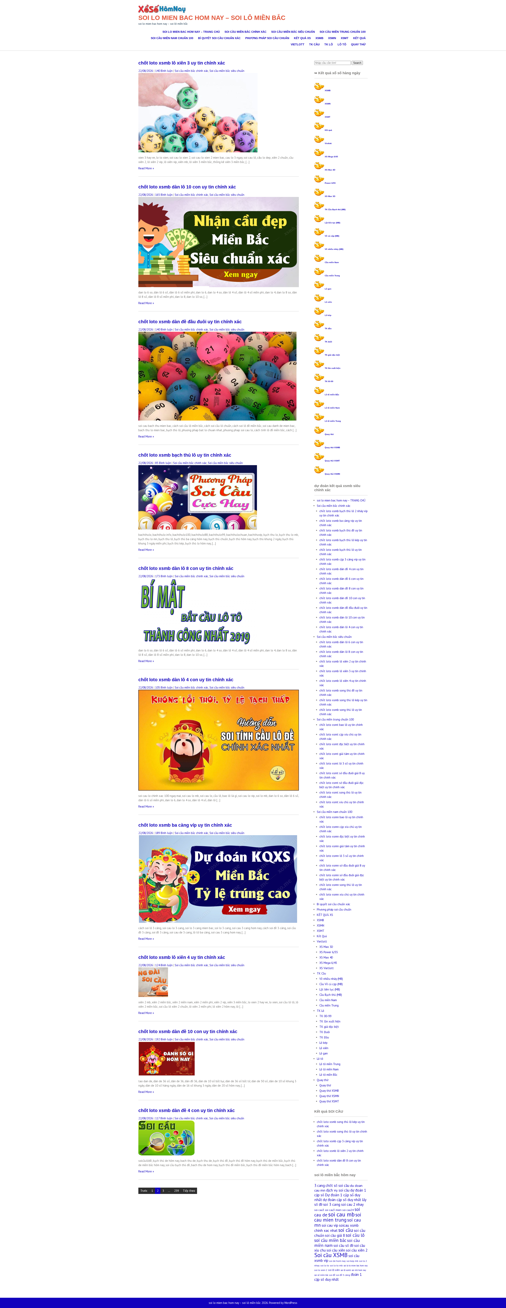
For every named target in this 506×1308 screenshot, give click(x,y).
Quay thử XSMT (332, 461)
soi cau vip (330, 1225)
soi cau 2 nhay (352, 1204)
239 (176, 1191)
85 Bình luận (163, 463)
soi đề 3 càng (343, 1274)
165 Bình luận (164, 195)
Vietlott (297, 44)
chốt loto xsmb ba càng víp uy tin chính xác (185, 825)
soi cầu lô (355, 1235)
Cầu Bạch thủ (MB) (330, 995)
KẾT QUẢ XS (302, 38)
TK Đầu (324, 1037)
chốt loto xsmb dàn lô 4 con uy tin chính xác (185, 679)
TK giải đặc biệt (332, 355)
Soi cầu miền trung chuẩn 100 (343, 31)
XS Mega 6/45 (331, 157)
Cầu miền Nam (332, 262)
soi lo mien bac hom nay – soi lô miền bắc (211, 17)
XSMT (344, 38)
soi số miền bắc (321, 1275)
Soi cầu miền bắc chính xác (245, 31)
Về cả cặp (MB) (332, 236)
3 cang (319, 1185)
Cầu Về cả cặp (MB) (331, 984)
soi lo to (324, 1265)
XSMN (332, 38)
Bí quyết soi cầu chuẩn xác (219, 38)
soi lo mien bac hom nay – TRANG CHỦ (191, 31)
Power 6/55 (330, 183)
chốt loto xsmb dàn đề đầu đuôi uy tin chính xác (190, 321)
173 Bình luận (164, 576)
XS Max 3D (330, 196)
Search (357, 62)
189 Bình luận (164, 833)
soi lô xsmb (346, 1270)
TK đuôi (328, 342)
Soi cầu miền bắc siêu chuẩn (293, 31)
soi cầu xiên (336, 1250)
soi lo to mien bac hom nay (356, 1265)
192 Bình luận (164, 1039)
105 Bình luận (164, 687)
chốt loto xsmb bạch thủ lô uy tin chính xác (184, 455)
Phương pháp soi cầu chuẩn (267, 38)
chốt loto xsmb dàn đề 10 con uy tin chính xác (187, 1031)
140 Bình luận (164, 71)
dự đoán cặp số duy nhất (342, 1199)
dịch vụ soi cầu (337, 1190)
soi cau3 (319, 1210)
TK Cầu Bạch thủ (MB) (335, 209)
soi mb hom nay (359, 1270)
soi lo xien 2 (320, 1270)
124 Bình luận (164, 965)
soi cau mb (341, 1214)
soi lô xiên (334, 1270)
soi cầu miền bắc (330, 1240)
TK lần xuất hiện (332, 368)
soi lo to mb (336, 1265)
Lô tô (342, 44)
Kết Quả (359, 38)
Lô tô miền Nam (332, 408)
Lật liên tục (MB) (332, 223)
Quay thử (358, 44)
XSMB (319, 38)
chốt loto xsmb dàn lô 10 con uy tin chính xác (187, 187)
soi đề (332, 1274)
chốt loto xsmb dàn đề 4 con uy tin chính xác (186, 1110)
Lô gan (328, 289)
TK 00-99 (329, 381)
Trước (143, 1191)
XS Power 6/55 (328, 952)
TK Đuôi (324, 1032)
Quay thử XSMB (332, 447)
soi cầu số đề (343, 1245)
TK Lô (328, 44)
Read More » (146, 168)
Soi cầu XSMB (331, 1255)
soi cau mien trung (337, 1217)
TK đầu (328, 328)
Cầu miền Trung (332, 276)
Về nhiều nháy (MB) (334, 249)
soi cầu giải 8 (335, 1235)
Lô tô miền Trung (333, 421)
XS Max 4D (330, 170)
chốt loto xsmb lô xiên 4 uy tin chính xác (181, 957)
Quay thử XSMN (332, 474)
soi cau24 (348, 1210)
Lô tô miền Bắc (332, 395)
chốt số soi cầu (337, 1185)
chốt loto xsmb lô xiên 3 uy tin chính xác (181, 63)
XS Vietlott (326, 968)
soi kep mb (352, 1260)
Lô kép (328, 315)
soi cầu (345, 1230)
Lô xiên (328, 302)
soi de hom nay (337, 1260)
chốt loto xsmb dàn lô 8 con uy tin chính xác (185, 568)
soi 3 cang (331, 1204)
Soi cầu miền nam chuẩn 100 (172, 38)
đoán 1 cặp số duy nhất (338, 1277)
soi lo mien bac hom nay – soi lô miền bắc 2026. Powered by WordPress (253, 1303)
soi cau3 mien (333, 1210)
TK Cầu (314, 44)
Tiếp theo (189, 1191)
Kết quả (328, 130)
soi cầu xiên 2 (356, 1250)
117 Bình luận (163, 1118)
